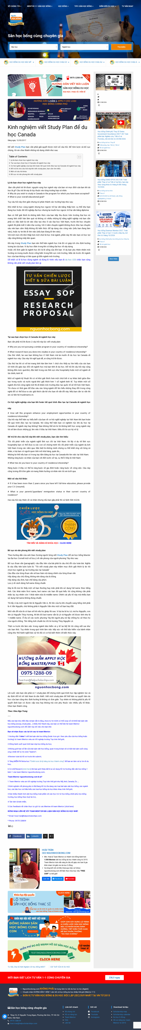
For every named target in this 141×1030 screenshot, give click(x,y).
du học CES (70, 260)
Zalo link (46, 879)
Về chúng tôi (70, 1012)
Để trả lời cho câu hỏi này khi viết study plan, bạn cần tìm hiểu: (36, 169)
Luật (116, 196)
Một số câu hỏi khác (19, 171)
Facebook (58, 879)
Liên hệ (67, 1023)
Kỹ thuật (112, 196)
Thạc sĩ (102, 193)
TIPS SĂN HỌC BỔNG (83, 6)
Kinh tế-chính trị (104, 196)
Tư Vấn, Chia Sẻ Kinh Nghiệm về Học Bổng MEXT (26, 967)
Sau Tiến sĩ (110, 145)
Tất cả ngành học (104, 148)
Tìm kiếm (121, 47)
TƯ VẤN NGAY (127, 6)
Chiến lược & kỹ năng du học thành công (47, 761)
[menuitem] (17, 62)
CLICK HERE (65, 543)
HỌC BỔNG (62, 6)
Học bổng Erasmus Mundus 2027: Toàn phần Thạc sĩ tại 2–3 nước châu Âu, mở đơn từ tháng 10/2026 (113, 233)
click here (27, 769)
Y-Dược (109, 198)
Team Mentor (70, 1017)
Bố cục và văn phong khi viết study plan (26, 174)
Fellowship (103, 145)
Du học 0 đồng (119, 1017)
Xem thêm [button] (113, 259)
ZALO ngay (114, 977)
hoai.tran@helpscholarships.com (28, 816)
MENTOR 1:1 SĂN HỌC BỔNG (39, 6)
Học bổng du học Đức (106, 190)
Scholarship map (120, 1012)
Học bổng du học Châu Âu (120, 239)
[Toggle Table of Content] (78, 157)
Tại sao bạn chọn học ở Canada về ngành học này (30, 163)
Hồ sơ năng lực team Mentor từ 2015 (121, 1021)
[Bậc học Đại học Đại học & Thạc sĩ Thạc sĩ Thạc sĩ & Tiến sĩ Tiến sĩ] (34, 47)
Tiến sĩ (117, 145)
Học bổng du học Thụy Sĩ (107, 142)
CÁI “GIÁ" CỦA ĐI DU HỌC (60, 967)
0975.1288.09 (15, 1021)
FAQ (66, 1020)
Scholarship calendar (121, 1014)
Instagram (95, 1017)
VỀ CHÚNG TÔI (14, 6)
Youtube (71, 879)
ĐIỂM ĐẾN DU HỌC (106, 6)
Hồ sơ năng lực (71, 1014)
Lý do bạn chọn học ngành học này (24, 160)
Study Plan (20, 147)
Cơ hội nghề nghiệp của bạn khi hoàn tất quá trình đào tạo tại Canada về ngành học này (46, 166)
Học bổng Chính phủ (105, 239)
